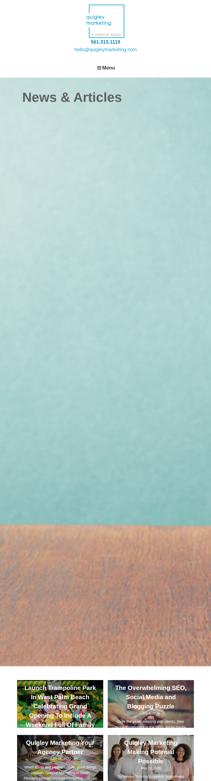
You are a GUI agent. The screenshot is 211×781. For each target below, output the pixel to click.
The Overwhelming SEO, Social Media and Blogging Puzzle (150, 697)
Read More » (174, 733)
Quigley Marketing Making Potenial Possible (150, 752)
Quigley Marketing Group (105, 21)
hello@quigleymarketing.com (105, 49)
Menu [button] (108, 68)
